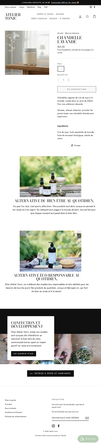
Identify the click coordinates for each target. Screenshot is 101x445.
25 (61, 68)
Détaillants (31, 7)
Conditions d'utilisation (13, 412)
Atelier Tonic (13, 16)
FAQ (45, 7)
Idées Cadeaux (39, 18)
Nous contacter (10, 7)
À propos (65, 18)
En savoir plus (24, 353)
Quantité (62, 75)
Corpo (21, 7)
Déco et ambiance (72, 33)
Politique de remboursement (15, 416)
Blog (39, 7)
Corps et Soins (45, 14)
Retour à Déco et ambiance (52, 373)
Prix (59, 64)
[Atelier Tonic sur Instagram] (53, 425)
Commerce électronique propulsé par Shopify (50, 435)
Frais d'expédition (64, 49)
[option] (50, 2)
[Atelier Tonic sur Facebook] (58, 425)
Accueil (60, 33)
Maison (60, 14)
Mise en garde (10, 400)
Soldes (53, 18)
